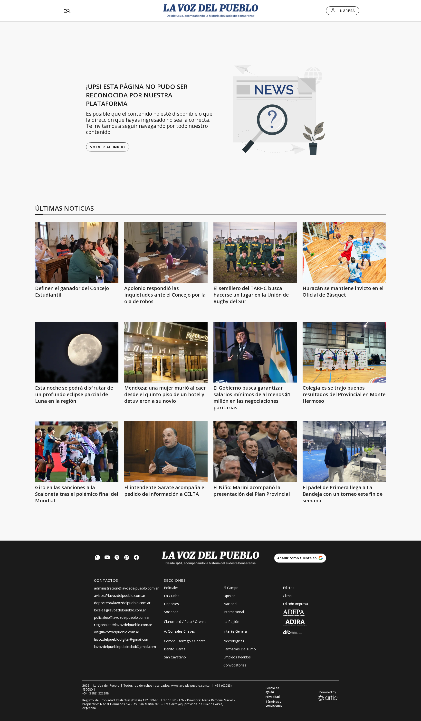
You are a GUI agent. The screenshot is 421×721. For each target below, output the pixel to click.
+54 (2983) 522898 (95, 693)
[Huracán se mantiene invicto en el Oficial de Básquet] (344, 252)
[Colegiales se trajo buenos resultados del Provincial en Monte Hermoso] (344, 352)
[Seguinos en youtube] (107, 558)
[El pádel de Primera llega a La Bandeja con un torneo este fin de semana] (344, 451)
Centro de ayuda (272, 690)
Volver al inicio (107, 147)
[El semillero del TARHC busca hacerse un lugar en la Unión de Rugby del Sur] (255, 252)
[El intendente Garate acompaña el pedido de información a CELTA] (166, 451)
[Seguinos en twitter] (117, 558)
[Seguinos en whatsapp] (97, 558)
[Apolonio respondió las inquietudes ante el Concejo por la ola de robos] (166, 252)
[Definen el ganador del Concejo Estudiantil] (76, 252)
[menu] (109, 11)
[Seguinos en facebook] (136, 558)
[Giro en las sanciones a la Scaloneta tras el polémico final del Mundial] (76, 451)
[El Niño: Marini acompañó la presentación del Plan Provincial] (255, 451)
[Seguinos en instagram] (126, 558)
